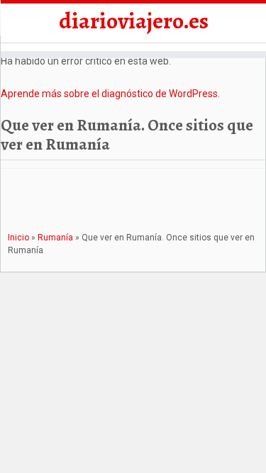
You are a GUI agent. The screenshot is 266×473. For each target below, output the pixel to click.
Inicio (18, 238)
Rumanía (55, 238)
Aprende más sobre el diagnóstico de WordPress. (110, 93)
